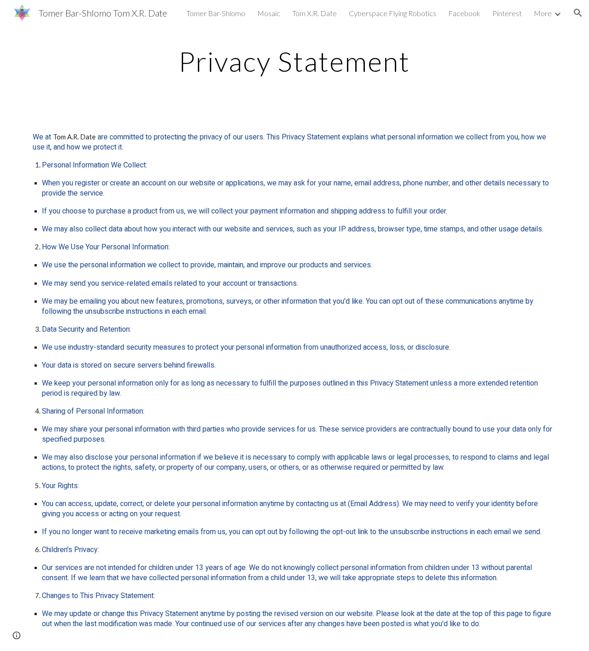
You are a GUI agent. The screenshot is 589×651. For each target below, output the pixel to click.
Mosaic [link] (268, 13)
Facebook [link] (464, 13)
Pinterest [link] (507, 13)
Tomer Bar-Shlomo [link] (215, 13)
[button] (578, 13)
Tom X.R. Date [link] (314, 13)
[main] (294, 65)
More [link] (543, 13)
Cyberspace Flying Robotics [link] (392, 13)
